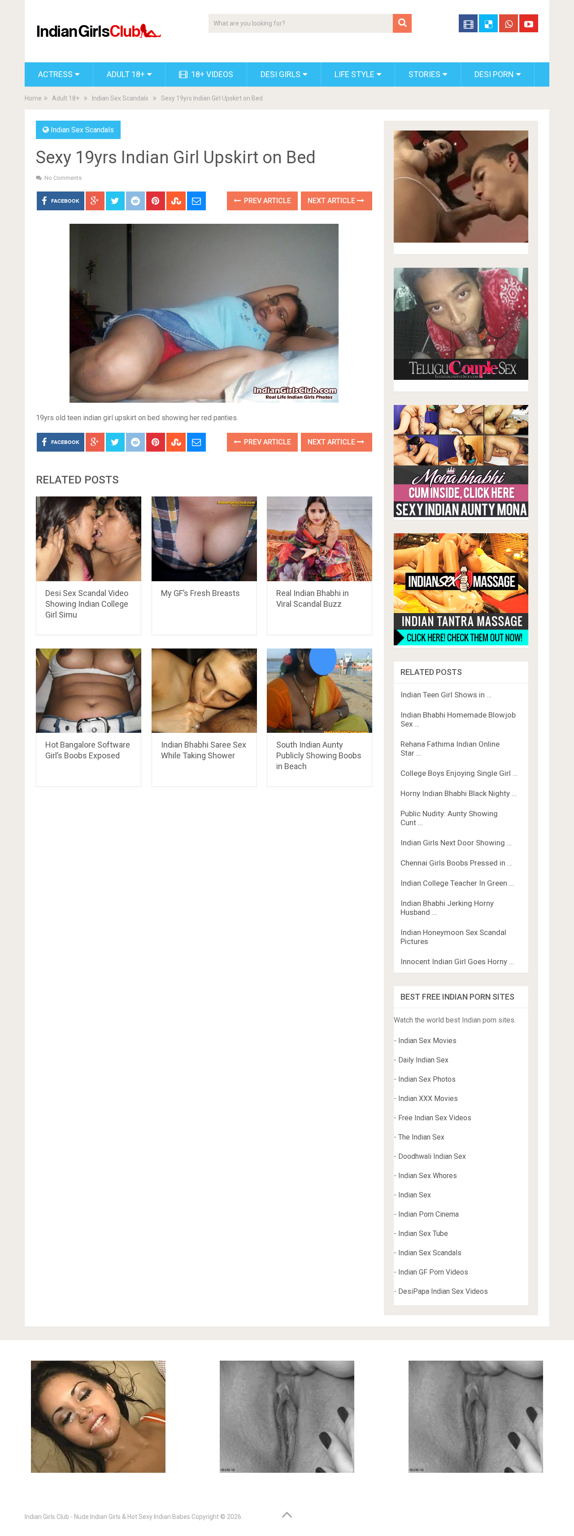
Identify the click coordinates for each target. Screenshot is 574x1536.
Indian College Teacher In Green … (457, 883)
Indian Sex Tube (423, 1233)
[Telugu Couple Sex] (461, 377)
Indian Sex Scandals (120, 98)
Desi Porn (494, 74)
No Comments (63, 177)
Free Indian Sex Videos (434, 1118)
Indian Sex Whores (427, 1175)
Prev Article (266, 200)
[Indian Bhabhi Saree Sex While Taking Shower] (204, 690)
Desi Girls (280, 74)
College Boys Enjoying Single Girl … (458, 773)
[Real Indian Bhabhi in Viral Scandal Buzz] (319, 538)
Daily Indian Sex (423, 1060)
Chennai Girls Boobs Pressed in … (456, 862)
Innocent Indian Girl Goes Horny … (457, 961)
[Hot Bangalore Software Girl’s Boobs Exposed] (88, 690)
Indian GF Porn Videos (433, 1272)
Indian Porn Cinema (428, 1214)
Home (33, 98)
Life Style (354, 74)
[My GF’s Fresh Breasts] (204, 538)
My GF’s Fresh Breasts (200, 593)
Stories (424, 74)
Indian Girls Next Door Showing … (456, 842)
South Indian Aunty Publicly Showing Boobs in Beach (318, 755)
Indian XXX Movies (428, 1098)
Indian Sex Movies (427, 1040)
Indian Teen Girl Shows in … (445, 694)
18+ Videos (211, 74)
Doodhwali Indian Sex (432, 1156)
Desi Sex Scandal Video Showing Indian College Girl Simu (86, 603)
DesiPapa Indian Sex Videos (443, 1291)
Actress (55, 74)
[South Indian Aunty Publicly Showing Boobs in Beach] (319, 690)
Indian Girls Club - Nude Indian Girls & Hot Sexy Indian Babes (107, 1516)
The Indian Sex (421, 1137)
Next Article (332, 200)
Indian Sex (414, 1195)
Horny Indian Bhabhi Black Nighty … (458, 793)
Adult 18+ (126, 74)
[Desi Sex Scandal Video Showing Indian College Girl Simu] (88, 538)
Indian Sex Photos (427, 1079)
